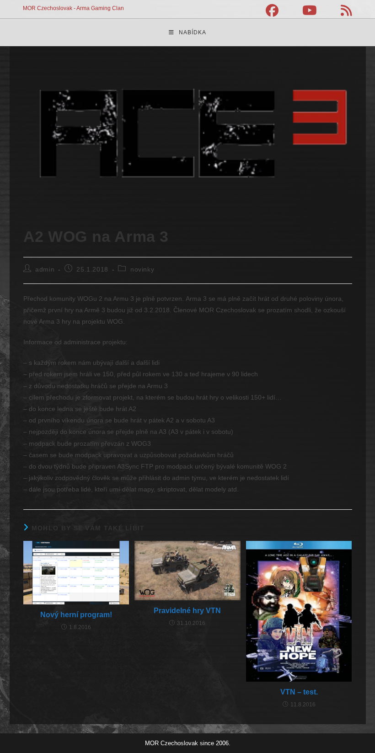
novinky (142, 269)
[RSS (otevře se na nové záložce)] (340, 10)
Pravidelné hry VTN (187, 610)
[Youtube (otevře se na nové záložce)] (309, 10)
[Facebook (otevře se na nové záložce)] (272, 10)
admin (44, 269)
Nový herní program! (76, 615)
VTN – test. (299, 692)
